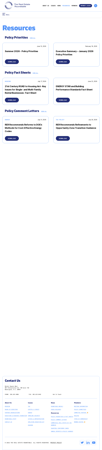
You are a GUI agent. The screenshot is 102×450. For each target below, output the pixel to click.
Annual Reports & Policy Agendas (62, 431)
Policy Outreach (15, 261)
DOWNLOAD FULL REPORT (63, 166)
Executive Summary (66, 173)
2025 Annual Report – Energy (19, 237)
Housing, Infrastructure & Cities (71, 191)
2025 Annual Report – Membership (20, 273)
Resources (66, 6)
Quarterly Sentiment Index (60, 428)
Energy (63, 197)
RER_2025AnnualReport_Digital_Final (21, 279)
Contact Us (8, 422)
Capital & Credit (66, 185)
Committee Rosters (80, 412)
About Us (46, 6)
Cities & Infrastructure (36, 419)
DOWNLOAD (12, 62)
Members (74, 6)
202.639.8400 (14, 394)
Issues (53, 6)
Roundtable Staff (10, 419)
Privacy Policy (56, 442)
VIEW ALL (32, 38)
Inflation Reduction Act (36, 422)
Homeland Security (66, 203)
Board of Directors (11, 409)
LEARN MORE (64, 332)
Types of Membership (81, 419)
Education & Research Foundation (16, 415)
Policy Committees (80, 409)
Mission (7, 406)
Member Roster (79, 422)
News (59, 6)
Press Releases (56, 409)
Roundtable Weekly (57, 406)
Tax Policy (64, 179)
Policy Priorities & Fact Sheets (62, 416)
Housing (30, 425)
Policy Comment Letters (59, 419)
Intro (11, 267)
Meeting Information (81, 406)
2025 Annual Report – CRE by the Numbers (23, 243)
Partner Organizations (12, 412)
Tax (29, 406)
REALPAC (76, 415)
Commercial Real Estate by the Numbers (61, 424)
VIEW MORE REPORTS (64, 210)
